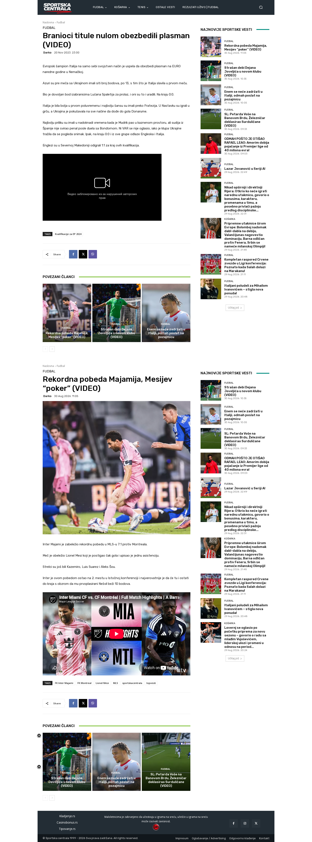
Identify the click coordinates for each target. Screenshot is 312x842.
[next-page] (52, 349)
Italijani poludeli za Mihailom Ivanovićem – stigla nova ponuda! (246, 289)
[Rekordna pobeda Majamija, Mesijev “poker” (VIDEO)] (67, 313)
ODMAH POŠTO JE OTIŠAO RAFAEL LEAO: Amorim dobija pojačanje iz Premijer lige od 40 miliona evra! (246, 144)
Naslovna (48, 22)
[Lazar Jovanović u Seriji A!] (211, 168)
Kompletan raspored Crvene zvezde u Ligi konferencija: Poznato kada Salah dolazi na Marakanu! (246, 265)
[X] (83, 254)
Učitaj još (233, 307)
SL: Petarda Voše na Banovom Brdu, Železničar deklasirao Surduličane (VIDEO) (244, 120)
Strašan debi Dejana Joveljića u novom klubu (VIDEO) (116, 333)
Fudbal (61, 22)
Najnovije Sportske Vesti (226, 29)
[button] (262, 7)
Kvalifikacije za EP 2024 (68, 234)
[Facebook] (73, 254)
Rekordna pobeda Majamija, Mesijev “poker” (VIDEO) (67, 335)
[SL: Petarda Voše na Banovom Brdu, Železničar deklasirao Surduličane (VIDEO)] (211, 119)
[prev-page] (45, 349)
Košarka (229, 219)
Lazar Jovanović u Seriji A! (244, 169)
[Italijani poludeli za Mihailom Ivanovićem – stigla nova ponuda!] (211, 289)
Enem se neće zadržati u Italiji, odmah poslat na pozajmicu (166, 333)
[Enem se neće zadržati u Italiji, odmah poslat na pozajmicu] (166, 313)
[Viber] (93, 254)
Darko (47, 52)
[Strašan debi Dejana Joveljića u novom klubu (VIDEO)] (116, 313)
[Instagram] (245, 823)
